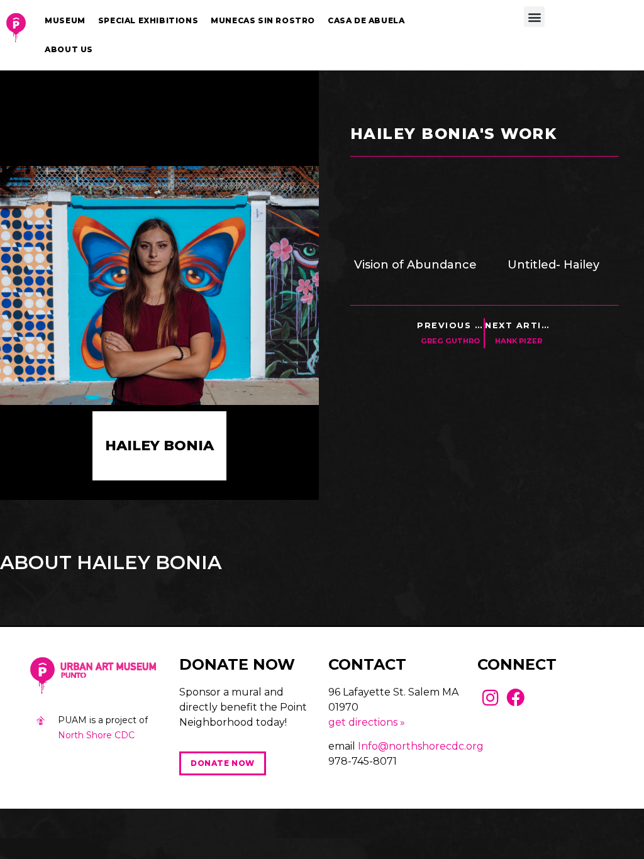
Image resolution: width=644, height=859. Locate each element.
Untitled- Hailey (553, 265)
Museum (65, 20)
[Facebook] (516, 698)
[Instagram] (490, 698)
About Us (69, 49)
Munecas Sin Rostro (263, 20)
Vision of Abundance (415, 265)
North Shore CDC (96, 735)
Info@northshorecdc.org (421, 746)
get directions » (366, 722)
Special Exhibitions (148, 20)
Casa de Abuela (366, 20)
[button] (534, 16)
